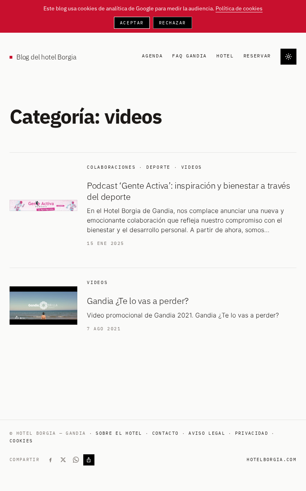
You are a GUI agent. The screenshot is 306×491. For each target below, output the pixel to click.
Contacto (165, 433)
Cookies (21, 441)
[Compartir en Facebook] (50, 459)
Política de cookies (239, 8)
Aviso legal (206, 433)
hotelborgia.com (271, 459)
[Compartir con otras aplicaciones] (88, 459)
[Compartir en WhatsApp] (76, 459)
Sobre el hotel (119, 433)
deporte (158, 167)
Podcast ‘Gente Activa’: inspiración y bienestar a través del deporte (188, 191)
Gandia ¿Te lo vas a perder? (137, 300)
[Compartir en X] (63, 459)
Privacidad (251, 433)
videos (191, 167)
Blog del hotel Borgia (46, 57)
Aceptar (132, 23)
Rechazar (172, 23)
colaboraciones (111, 167)
